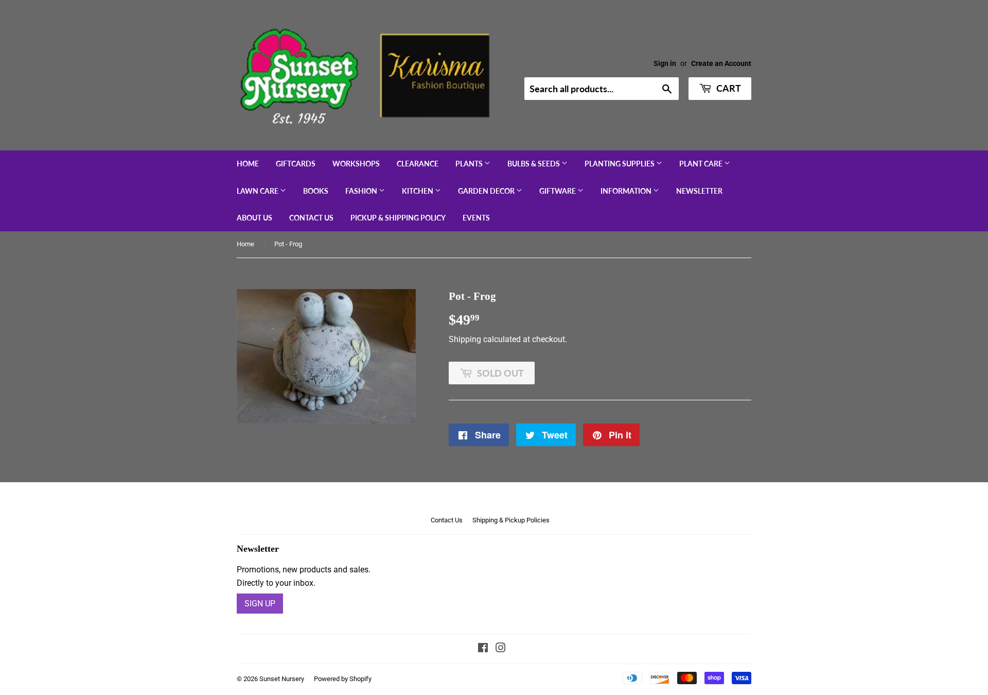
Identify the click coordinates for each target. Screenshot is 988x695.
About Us (254, 217)
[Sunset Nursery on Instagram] (501, 649)
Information (627, 191)
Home (248, 163)
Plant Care (701, 163)
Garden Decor (487, 191)
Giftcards (295, 163)
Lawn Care (258, 191)
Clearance (417, 163)
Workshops (356, 163)
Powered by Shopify (343, 679)
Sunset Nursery (281, 679)
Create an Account (721, 63)
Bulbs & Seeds (534, 163)
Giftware (558, 191)
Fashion (362, 191)
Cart (727, 88)
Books (315, 191)
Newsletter (699, 191)
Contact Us (311, 217)
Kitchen (418, 191)
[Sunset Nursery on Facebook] (483, 649)
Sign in (665, 63)
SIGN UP (259, 603)
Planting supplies (620, 163)
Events (476, 217)
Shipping (465, 339)
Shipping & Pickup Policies (511, 520)
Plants (469, 163)
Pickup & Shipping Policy (398, 217)
